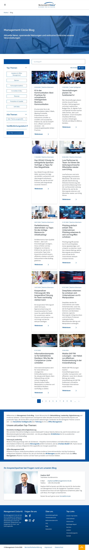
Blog (47, 526)
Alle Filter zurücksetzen (15, 133)
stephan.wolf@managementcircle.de (59, 481)
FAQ (47, 523)
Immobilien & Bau (16, 91)
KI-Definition (55, 434)
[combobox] (17, 119)
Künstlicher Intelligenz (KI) (22, 422)
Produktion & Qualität (16, 101)
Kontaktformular (65, 496)
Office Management (55, 422)
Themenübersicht (51, 517)
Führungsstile (34, 444)
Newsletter (49, 529)
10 (71, 401)
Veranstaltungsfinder (52, 515)
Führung (38, 422)
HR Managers (50, 453)
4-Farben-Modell (63, 444)
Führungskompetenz (16, 85)
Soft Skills (17, 106)
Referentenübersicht (52, 520)
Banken (16, 80)
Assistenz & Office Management (16, 74)
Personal (16, 96)
